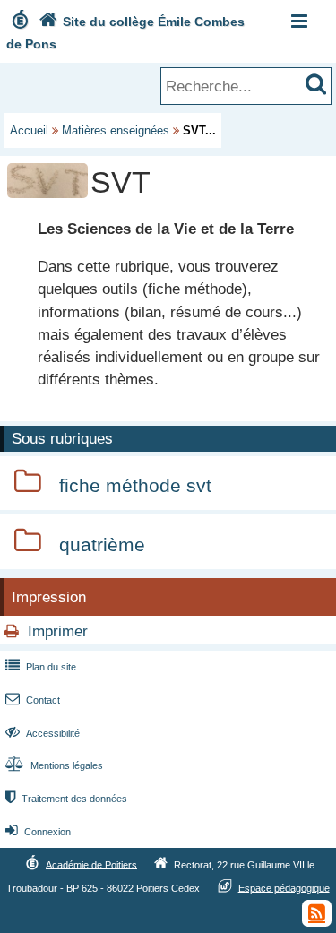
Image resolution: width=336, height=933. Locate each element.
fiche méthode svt (135, 485)
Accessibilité (42, 733)
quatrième (102, 544)
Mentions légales (54, 765)
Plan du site (40, 666)
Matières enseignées (115, 130)
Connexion (38, 831)
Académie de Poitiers (91, 864)
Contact (32, 700)
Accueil (29, 130)
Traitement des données (66, 798)
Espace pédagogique (284, 887)
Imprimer (58, 631)
